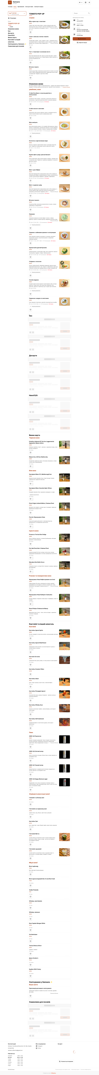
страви (11, 26)
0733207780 (80, 35)
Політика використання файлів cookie (62, 1069)
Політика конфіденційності (86, 1069)
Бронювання (21, 6)
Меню (15, 6)
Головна (10, 6)
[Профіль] (85, 2)
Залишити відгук (38, 6)
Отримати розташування (67, 1061)
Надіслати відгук (83, 42)
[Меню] (89, 2)
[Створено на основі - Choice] (53, 1073)
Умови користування (75, 1069)
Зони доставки (29, 6)
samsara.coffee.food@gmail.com (15, 1050)
